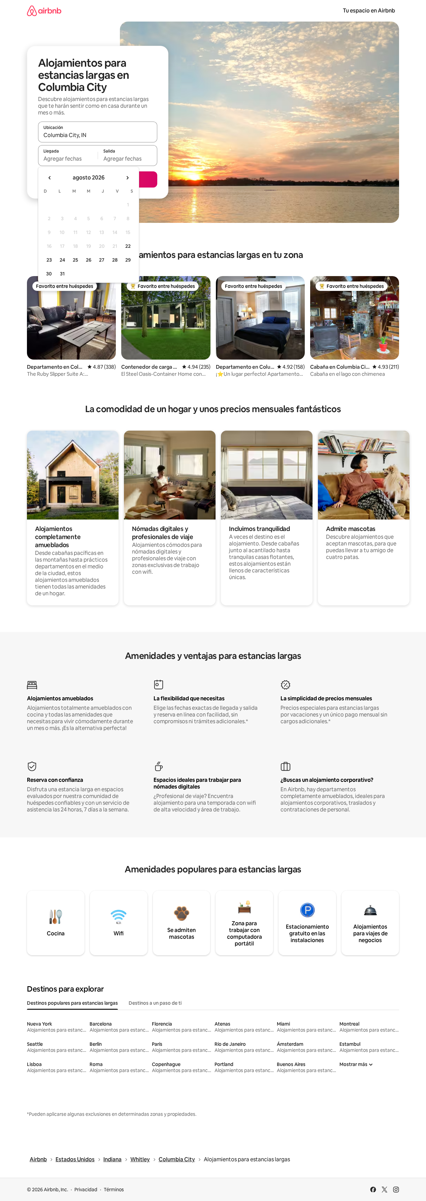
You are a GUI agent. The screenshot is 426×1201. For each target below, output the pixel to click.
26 (88, 260)
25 (75, 260)
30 (49, 274)
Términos (114, 1190)
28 (115, 260)
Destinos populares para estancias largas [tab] (72, 1003)
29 (128, 260)
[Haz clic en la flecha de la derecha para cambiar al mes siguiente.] (127, 178)
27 (101, 260)
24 (62, 260)
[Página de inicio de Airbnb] (44, 10)
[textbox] (67, 159)
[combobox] (97, 135)
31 (62, 274)
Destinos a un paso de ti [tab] (155, 1003)
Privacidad (85, 1190)
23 (49, 260)
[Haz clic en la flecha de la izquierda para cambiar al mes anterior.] (50, 178)
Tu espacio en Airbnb (369, 10)
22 (128, 246)
